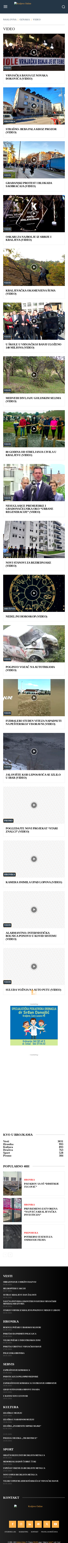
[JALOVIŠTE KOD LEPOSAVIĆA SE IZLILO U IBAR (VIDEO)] (34, 751)
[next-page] (10, 1255)
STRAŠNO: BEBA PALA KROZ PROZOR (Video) (31, 131)
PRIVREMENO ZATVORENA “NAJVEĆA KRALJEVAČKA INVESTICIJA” (40, 1211)
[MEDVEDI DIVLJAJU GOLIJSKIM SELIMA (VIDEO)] (34, 374)
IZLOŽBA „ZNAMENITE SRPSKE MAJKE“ (22, 1426)
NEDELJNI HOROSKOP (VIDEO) (26, 616)
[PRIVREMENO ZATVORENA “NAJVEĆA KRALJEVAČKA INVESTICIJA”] (12, 1210)
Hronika (9, 121)
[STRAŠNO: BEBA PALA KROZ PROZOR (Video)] (34, 106)
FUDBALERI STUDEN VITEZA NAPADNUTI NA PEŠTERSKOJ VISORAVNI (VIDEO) (34, 722)
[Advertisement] (34, 1090)
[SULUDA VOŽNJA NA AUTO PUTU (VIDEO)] (34, 966)
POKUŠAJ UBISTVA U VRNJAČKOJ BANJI (22, 1347)
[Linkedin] (29, 1524)
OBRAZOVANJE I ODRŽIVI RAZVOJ (19, 1282)
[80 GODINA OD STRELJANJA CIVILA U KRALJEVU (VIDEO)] (34, 428)
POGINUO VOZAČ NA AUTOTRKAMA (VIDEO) (30, 668)
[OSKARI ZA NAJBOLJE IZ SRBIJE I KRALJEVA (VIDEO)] (34, 213)
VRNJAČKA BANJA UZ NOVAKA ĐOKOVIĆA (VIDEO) (27, 77)
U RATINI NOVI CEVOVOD (15, 1396)
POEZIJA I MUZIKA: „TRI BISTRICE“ (20, 1438)
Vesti (7, 68)
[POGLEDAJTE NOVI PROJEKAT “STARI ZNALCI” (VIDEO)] (34, 805)
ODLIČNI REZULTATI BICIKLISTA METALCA (24, 1455)
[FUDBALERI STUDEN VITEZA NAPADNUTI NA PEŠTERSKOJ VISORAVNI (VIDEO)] (34, 697)
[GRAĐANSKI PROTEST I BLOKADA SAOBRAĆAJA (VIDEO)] (34, 159)
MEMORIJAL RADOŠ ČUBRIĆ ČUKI (19, 1462)
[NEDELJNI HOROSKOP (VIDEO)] (34, 593)
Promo (8, 820)
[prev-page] (5, 1255)
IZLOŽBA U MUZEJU (12, 1413)
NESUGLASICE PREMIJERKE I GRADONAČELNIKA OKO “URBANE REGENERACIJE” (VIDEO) (29, 509)
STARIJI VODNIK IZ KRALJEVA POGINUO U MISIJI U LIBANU (31, 1310)
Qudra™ (50, 1542)
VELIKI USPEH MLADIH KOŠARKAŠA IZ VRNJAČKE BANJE (31, 1481)
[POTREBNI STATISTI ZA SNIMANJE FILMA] (12, 1237)
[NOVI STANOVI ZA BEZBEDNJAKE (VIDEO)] (34, 539)
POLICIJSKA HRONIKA (14, 1353)
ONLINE (35, 1542)
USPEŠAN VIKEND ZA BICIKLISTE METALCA (24, 1468)
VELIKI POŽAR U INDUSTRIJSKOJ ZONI (21, 1340)
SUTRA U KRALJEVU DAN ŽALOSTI (19, 1295)
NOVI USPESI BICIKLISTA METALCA (20, 1475)
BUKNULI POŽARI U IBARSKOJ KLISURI (22, 1327)
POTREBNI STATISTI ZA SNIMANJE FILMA (38, 1238)
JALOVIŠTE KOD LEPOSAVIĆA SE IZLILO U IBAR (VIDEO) (33, 776)
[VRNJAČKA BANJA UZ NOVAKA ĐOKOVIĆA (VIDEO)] (34, 52)
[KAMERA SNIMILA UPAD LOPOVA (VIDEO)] (34, 859)
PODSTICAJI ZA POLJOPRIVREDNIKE (20, 1377)
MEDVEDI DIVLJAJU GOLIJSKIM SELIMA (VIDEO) (33, 399)
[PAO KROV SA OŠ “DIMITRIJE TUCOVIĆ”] (12, 1183)
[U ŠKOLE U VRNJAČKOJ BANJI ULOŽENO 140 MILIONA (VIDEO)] (34, 321)
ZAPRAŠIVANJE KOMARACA (16, 1370)
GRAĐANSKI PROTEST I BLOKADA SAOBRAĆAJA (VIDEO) (29, 184)
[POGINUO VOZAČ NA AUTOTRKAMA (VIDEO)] (34, 643)
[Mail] (38, 1524)
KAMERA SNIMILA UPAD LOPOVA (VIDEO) (34, 882)
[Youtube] (55, 1524)
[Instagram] (21, 1524)
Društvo (9, 609)
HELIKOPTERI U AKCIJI (14, 1288)
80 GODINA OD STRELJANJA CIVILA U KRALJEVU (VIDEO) (31, 453)
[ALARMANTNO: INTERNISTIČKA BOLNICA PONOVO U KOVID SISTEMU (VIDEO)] (34, 909)
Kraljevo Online (21, 1542)
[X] (46, 1524)
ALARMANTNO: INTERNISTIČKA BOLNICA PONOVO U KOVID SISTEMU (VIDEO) (31, 936)
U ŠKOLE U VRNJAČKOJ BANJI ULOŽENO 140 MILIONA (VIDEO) (33, 346)
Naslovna (10, 19)
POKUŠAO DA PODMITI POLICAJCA (19, 1334)
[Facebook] (12, 1524)
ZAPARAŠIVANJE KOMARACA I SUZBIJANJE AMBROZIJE (30, 1383)
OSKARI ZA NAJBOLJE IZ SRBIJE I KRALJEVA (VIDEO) (28, 238)
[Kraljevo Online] (34, 7)
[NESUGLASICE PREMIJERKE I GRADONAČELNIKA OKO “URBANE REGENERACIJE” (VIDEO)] (34, 482)
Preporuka (31, 1233)
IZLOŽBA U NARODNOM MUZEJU (18, 1419)
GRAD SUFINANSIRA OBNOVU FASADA (21, 1389)
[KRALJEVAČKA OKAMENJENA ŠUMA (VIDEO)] (34, 267)
